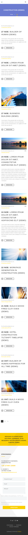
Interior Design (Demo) (6, 301)
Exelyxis (19, 531)
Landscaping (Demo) (6, 327)
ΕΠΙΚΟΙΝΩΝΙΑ (10, 525)
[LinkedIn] (12, 520)
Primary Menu (25, 2)
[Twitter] (14, 520)
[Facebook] (10, 520)
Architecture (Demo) (6, 263)
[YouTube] (17, 520)
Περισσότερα (9, 47)
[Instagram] (15, 520)
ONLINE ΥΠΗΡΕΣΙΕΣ (14, 526)
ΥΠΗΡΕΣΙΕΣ (18, 525)
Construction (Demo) (6, 27)
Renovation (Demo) (5, 356)
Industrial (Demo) (5, 152)
